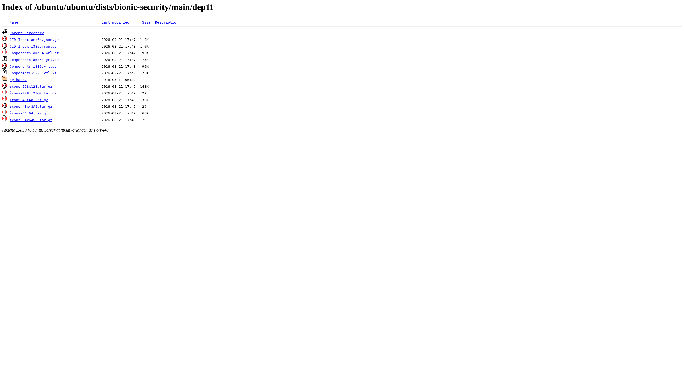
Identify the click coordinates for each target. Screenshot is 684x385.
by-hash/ (18, 80)
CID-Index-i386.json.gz (33, 46)
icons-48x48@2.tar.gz (31, 107)
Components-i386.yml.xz (33, 73)
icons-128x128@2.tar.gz (33, 93)
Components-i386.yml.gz (33, 66)
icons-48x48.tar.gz (29, 100)
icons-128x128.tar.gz (31, 86)
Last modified (115, 22)
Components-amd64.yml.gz (34, 53)
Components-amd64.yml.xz (34, 60)
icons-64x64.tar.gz (29, 113)
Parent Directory (27, 33)
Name (14, 22)
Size (146, 22)
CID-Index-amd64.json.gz (34, 40)
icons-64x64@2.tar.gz (31, 120)
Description (166, 22)
